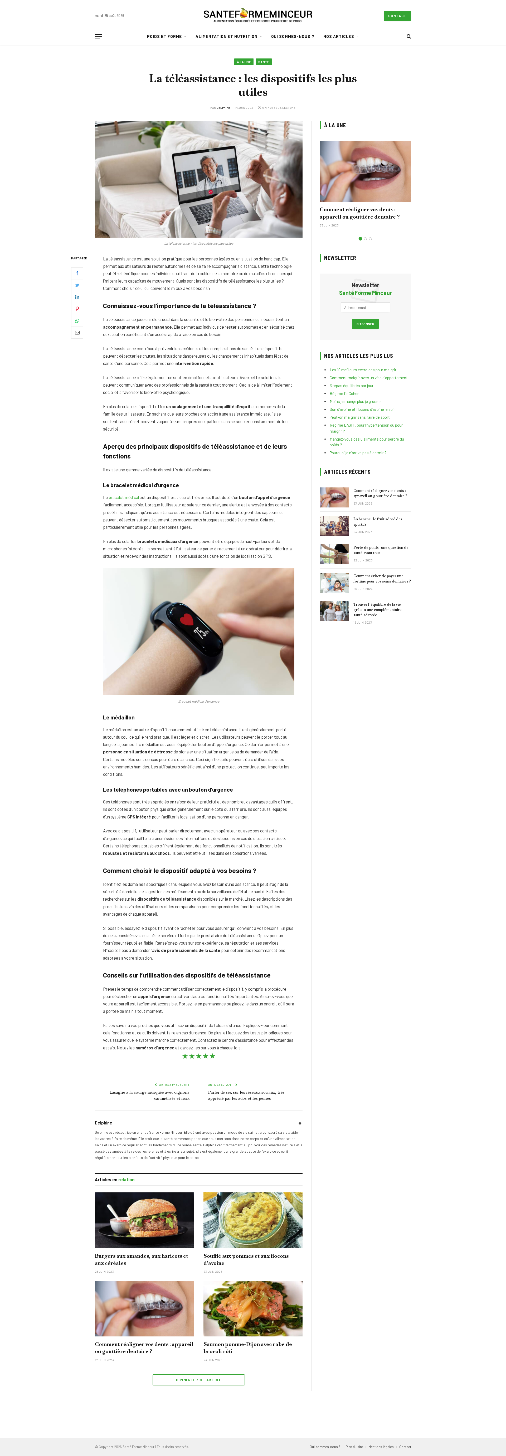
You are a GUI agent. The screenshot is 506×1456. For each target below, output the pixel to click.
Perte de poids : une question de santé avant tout (380, 550)
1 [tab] (360, 238)
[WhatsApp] (77, 320)
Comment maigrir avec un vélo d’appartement (369, 377)
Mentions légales (381, 1447)
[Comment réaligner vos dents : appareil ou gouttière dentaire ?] (144, 1309)
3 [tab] (370, 238)
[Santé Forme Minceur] (258, 15)
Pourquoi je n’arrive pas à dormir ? (358, 452)
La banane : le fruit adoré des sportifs (377, 522)
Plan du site (354, 1447)
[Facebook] (77, 273)
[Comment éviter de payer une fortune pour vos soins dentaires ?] (334, 583)
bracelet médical (124, 497)
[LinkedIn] (77, 297)
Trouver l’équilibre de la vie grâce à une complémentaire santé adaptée (377, 609)
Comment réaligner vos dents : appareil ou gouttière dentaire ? (144, 1348)
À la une (244, 62)
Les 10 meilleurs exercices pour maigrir (363, 369)
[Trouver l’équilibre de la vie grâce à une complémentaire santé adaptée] (334, 611)
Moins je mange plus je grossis (356, 401)
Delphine (224, 107)
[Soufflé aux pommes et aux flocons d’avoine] (253, 1220)
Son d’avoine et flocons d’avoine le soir (362, 409)
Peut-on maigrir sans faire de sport (360, 417)
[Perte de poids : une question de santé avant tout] (334, 554)
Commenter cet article (198, 1380)
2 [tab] (365, 238)
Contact (397, 16)
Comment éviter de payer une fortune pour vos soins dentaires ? (382, 579)
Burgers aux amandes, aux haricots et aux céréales (141, 1259)
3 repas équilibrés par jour (351, 385)
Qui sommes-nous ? (292, 36)
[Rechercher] (408, 36)
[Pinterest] (77, 309)
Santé (263, 62)
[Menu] (98, 36)
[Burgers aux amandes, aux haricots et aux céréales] (144, 1220)
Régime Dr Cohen (344, 393)
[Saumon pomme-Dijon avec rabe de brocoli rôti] (253, 1309)
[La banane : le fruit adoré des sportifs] (334, 526)
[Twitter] (77, 285)
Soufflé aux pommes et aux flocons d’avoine (246, 1259)
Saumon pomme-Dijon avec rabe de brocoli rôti (247, 1348)
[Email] (77, 332)
